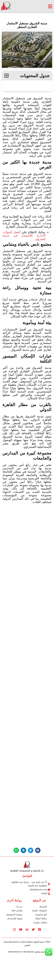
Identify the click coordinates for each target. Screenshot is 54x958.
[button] (6, 75)
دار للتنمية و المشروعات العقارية (27, 871)
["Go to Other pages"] (50, 6)
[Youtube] (21, 929)
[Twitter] (33, 929)
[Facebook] (40, 929)
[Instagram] (14, 929)
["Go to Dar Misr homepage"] (11, 6)
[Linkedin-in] (27, 929)
